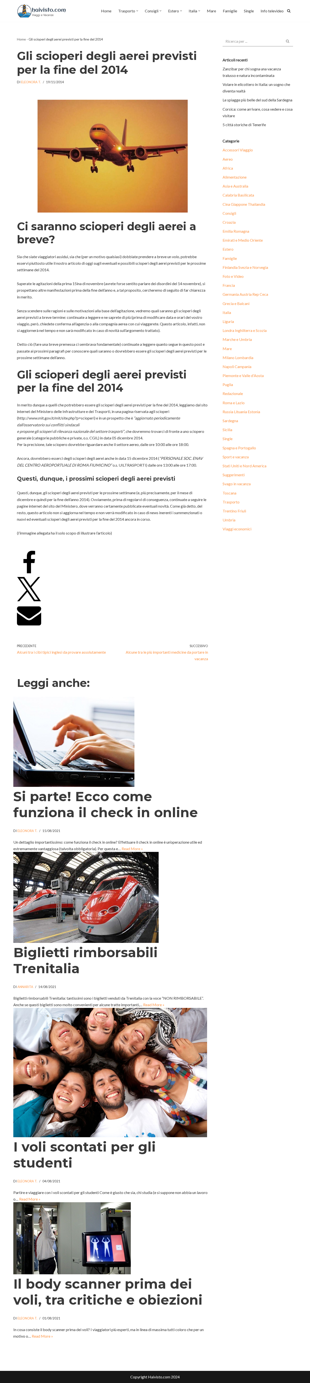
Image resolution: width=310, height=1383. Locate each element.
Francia (229, 285)
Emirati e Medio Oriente (243, 240)
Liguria (228, 321)
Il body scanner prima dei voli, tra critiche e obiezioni (107, 1292)
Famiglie (230, 10)
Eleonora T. (31, 82)
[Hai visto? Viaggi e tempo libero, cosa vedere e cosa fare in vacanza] (43, 10)
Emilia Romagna (236, 231)
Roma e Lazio (234, 402)
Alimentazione (235, 177)
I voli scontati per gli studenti (84, 1155)
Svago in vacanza (237, 483)
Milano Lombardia (238, 357)
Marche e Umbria (237, 339)
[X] (29, 599)
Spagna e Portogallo (239, 447)
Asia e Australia (235, 186)
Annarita (25, 987)
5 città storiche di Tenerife (244, 124)
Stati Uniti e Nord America (244, 465)
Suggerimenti (234, 474)
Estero (228, 249)
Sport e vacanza (236, 456)
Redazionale (233, 393)
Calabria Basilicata (238, 195)
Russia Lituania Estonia (241, 411)
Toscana (229, 493)
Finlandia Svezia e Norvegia (245, 267)
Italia (227, 312)
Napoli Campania (237, 366)
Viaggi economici (237, 529)
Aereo (228, 159)
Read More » (132, 848)
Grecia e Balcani (236, 303)
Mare (211, 10)
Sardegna (230, 420)
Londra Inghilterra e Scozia (245, 330)
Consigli (229, 213)
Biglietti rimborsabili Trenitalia (85, 960)
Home (106, 10)
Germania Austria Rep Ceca (245, 294)
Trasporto (231, 502)
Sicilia (227, 429)
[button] (137, 11)
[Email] (29, 625)
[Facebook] (29, 573)
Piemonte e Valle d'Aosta (243, 375)
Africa (228, 168)
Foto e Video (233, 276)
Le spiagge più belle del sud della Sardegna (257, 100)
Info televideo (272, 10)
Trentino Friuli (234, 511)
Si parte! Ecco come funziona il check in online (105, 804)
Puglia (228, 384)
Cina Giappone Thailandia (244, 204)
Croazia (229, 222)
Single (249, 10)
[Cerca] (289, 11)
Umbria (229, 520)
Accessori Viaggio (238, 150)
